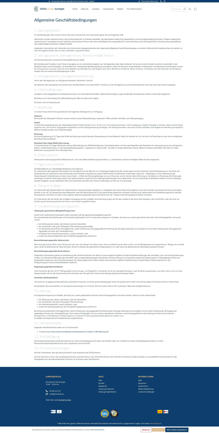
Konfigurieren (158, 430)
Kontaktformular (65, 400)
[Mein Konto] (190, 9)
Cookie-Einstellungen (146, 392)
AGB (140, 380)
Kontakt (101, 383)
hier (109, 341)
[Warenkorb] (195, 9)
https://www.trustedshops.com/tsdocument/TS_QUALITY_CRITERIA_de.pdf (79, 332)
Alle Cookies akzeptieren (177, 430)
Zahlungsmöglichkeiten (107, 392)
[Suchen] (184, 9)
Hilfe (100, 380)
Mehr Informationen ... (98, 430)
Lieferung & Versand (106, 389)
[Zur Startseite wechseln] (49, 9)
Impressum (142, 383)
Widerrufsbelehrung (145, 389)
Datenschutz (143, 386)
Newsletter (103, 386)
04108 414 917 (55, 391)
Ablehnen (146, 430)
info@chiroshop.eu (57, 394)
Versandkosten (155, 423)
